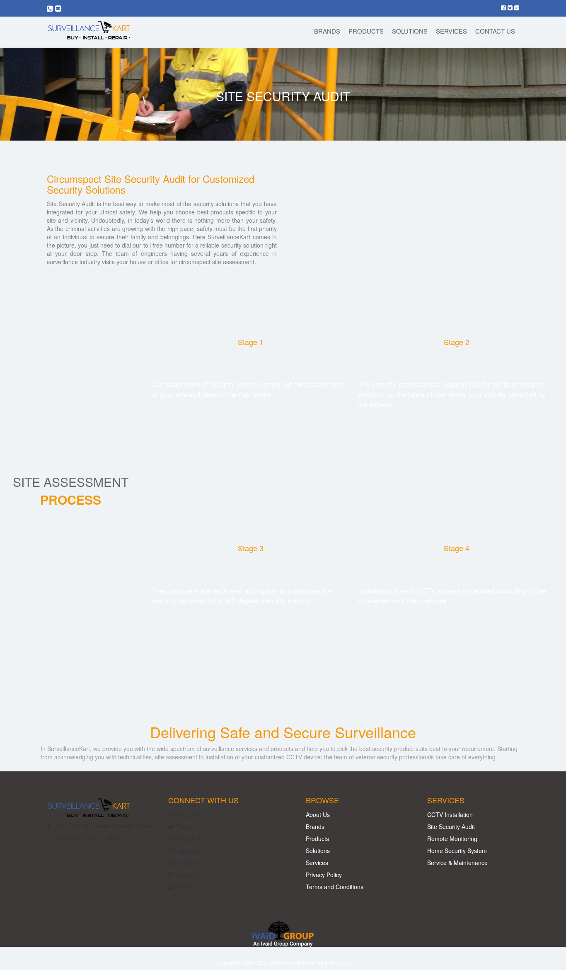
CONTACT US (495, 31)
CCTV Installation (450, 814)
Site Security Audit (451, 826)
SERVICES (451, 31)
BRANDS (327, 31)
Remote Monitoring (452, 838)
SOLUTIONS (410, 31)
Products (317, 838)
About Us (318, 814)
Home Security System (457, 850)
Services (317, 862)
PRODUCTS (366, 31)
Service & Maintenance (457, 862)
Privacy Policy (324, 874)
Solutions (318, 850)
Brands (315, 826)
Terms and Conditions (334, 886)
